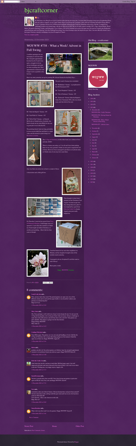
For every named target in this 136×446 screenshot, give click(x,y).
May (93, 146)
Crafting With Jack (37, 332)
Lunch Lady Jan (36, 294)
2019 (91, 170)
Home (54, 426)
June (93, 143)
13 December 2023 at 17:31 (38, 383)
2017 (91, 176)
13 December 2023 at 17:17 (38, 370)
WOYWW (65, 270)
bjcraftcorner (41, 10)
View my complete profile (31, 35)
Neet (32, 389)
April (93, 149)
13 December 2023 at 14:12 (38, 326)
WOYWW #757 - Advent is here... (101, 124)
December (95, 110)
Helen (33, 347)
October (94, 131)
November (95, 128)
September (95, 134)
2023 (91, 107)
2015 (91, 182)
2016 (91, 179)
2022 (91, 161)
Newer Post (28, 426)
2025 (91, 101)
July (93, 140)
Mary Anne (34, 311)
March (94, 152)
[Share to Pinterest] (52, 283)
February (94, 155)
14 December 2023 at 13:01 (38, 413)
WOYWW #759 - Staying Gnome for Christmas (101, 116)
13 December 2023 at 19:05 (38, 402)
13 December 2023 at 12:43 (38, 305)
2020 (91, 167)
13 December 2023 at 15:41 (38, 341)
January (94, 158)
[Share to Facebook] (50, 283)
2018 (91, 173)
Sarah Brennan (35, 376)
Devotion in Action (32, 135)
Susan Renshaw (35, 408)
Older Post (80, 426)
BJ (38, 18)
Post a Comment (33, 417)
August (94, 137)
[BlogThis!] (46, 283)
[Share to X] (48, 283)
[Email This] (44, 283)
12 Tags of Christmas (51, 139)
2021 (91, 164)
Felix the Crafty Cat (70, 209)
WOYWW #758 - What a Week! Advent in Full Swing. (100, 120)
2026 (91, 98)
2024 (91, 104)
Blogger (76, 442)
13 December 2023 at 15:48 (38, 355)
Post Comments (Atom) (38, 430)
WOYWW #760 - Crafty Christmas (101, 112)
